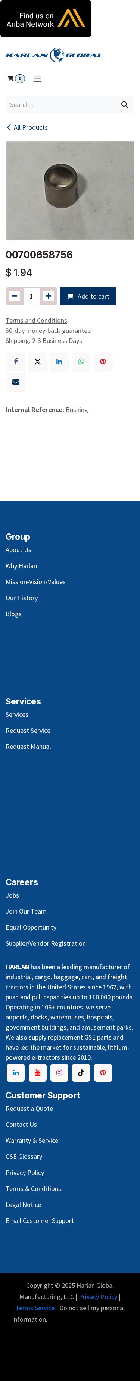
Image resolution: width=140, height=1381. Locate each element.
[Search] (124, 104)
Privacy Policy (98, 1296)
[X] (38, 362)
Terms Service (35, 1307)
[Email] (16, 382)
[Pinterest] (103, 362)
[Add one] (48, 296)
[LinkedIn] (59, 362)
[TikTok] (81, 1073)
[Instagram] (59, 1073)
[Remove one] (15, 296)
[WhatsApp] (81, 362)
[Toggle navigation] (37, 78)
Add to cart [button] (92, 296)
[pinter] (103, 1073)
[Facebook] (16, 362)
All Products (31, 127)
